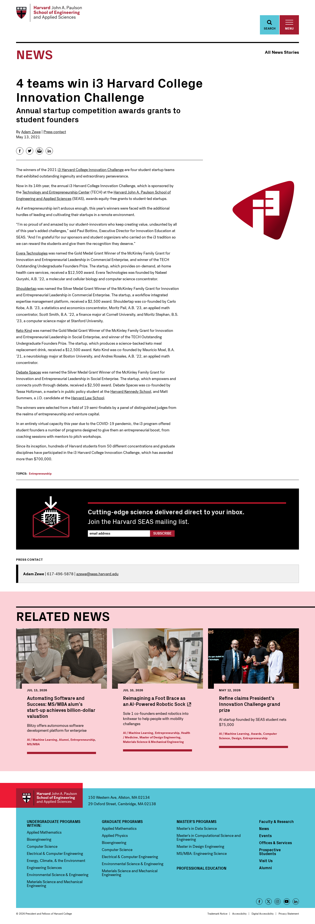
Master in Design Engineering (200, 846)
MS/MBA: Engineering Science (202, 853)
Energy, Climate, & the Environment (56, 861)
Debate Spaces (28, 372)
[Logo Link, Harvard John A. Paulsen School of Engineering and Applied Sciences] (49, 13)
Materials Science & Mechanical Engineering (153, 742)
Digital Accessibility (263, 913)
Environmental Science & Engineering (57, 875)
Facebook (259, 901)
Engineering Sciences (44, 868)
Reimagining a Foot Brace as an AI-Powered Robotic (154, 700)
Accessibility (239, 913)
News (264, 828)
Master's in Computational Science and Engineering (209, 837)
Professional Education (201, 868)
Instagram (277, 901)
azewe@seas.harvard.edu (97, 574)
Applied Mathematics (44, 832)
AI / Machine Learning (42, 740)
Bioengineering (39, 839)
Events (265, 836)
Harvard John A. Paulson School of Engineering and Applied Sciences (49, 798)
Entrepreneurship (40, 473)
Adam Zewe (31, 131)
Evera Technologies (32, 253)
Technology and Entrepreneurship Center (56, 192)
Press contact (55, 131)
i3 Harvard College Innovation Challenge (91, 169)
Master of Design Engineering (160, 737)
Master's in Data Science (197, 828)
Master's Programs (196, 821)
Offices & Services (275, 843)
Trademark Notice (217, 913)
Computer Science (42, 846)
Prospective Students (270, 851)
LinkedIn (295, 901)
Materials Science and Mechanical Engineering (54, 884)
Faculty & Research (276, 821)
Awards (256, 734)
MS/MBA (33, 744)
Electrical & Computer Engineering (55, 853)
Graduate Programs (122, 821)
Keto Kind (24, 330)
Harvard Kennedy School (130, 391)
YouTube (287, 901)
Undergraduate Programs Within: (53, 823)
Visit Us (266, 861)
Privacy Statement (289, 913)
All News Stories (282, 52)
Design (236, 738)
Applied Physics (115, 836)
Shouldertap (26, 288)
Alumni (64, 740)
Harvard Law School (87, 398)
